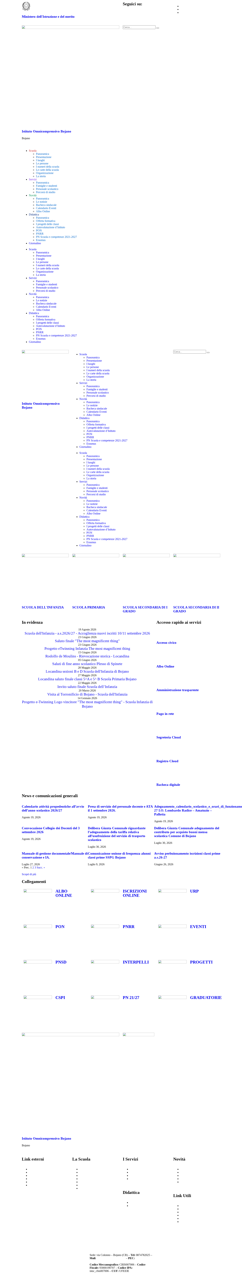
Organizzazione (45, 173)
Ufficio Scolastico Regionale (45, 1172)
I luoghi (40, 160)
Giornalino (35, 243)
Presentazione (43, 157)
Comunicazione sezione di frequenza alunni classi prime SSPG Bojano (119, 855)
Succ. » (41, 867)
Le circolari (186, 1172)
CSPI (60, 997)
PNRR (40, 233)
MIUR (32, 1169)
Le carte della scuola (47, 169)
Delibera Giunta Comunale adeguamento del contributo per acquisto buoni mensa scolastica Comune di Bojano (186, 832)
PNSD (60, 962)
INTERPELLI (136, 962)
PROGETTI (201, 962)
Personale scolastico (47, 188)
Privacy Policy (35, 1235)
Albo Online (43, 211)
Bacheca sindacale (46, 204)
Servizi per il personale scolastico (148, 1172)
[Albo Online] (160, 656)
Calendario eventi (190, 1175)
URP (194, 891)
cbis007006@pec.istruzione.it (106, 1261)
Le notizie (41, 201)
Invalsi (32, 1175)
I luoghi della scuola (90, 1172)
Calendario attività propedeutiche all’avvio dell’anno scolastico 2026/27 (53, 808)
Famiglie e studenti (46, 185)
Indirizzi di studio (139, 1175)
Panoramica (42, 153)
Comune (33, 1185)
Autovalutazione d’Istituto (50, 227)
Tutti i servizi (137, 1178)
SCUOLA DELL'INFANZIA (43, 607)
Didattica (34, 214)
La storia (41, 176)
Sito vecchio (187, 1221)
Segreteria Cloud (168, 737)
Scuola (32, 150)
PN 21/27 (131, 997)
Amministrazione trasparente (177, 690)
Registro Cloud (167, 761)
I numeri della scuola (47, 166)
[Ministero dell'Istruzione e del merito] (26, 6)
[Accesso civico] (160, 632)
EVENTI (198, 926)
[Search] (157, 28)
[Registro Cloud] (160, 750)
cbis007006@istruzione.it (111, 1258)
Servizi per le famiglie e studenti (148, 1169)
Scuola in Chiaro (38, 1178)
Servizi (33, 179)
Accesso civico (166, 642)
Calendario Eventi (46, 208)
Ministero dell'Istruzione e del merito (48, 16)
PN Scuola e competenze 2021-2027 (56, 236)
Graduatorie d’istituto (192, 1218)
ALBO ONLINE (63, 893)
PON (39, 230)
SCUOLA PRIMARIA (88, 607)
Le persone (42, 163)
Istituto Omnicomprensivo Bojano (46, 131)
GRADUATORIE (206, 997)
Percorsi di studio (45, 192)
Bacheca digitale (168, 785)
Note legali (132, 1235)
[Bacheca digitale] (160, 774)
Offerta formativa (45, 220)
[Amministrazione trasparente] (160, 679)
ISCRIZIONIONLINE (135, 893)
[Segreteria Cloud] (160, 726)
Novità (32, 195)
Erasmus (41, 240)
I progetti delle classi (47, 224)
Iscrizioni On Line (39, 1181)
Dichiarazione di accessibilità (87, 1237)
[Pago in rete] (160, 703)
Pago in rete (165, 714)
